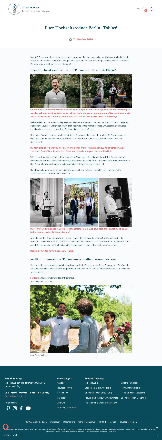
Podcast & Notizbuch (67, 408)
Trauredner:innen (65, 388)
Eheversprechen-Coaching (133, 398)
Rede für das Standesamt (133, 393)
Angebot (61, 383)
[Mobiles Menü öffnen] (138, 9)
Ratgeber (61, 398)
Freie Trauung (91, 383)
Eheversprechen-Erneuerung (98, 393)
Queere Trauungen (129, 383)
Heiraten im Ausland (130, 388)
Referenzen (62, 393)
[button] (5, 426)
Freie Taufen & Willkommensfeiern (101, 403)
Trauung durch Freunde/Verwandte (101, 398)
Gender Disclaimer (86, 422)
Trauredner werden (128, 422)
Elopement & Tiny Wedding (98, 388)
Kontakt (102, 422)
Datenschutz (69, 422)
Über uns (61, 403)
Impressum (55, 422)
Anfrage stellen (11, 435)
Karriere (112, 422)
